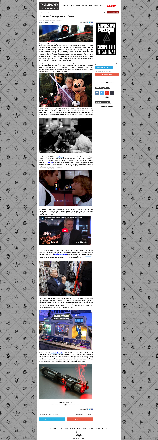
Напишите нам (113, 12)
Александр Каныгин (43, 22)
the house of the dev (110, 6)
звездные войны (51, 20)
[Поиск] (104, 12)
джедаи (44, 20)
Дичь (72, 6)
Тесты (78, 6)
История (84, 6)
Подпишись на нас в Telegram (103, 67)
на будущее (58, 20)
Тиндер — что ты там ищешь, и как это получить (59, 12)
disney (40, 20)
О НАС (101, 6)
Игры (90, 6)
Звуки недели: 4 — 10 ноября (84, 414)
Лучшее (96, 6)
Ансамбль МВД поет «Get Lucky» (48, 414)
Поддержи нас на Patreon (81, 419)
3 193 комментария (67, 402)
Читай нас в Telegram (52, 419)
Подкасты (66, 6)
